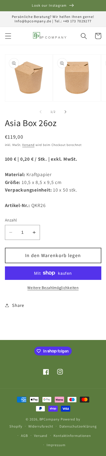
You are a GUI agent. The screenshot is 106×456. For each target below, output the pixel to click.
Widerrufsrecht (40, 426)
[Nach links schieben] (40, 111)
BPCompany (49, 419)
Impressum (56, 445)
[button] (8, 36)
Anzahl (11, 220)
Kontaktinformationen (72, 435)
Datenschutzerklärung (78, 426)
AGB (24, 435)
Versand (28, 145)
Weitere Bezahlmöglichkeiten (53, 287)
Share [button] (18, 305)
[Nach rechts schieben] (65, 111)
